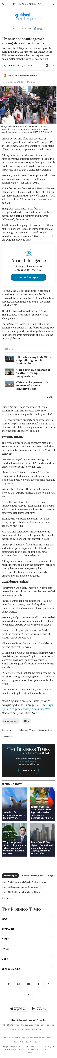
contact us (16, 1038)
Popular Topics (10, 875)
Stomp (42, 1029)
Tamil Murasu (31, 1029)
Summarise (13, 65)
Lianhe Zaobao (47, 1025)
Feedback (9, 736)
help (23, 1038)
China (26, 721)
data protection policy (34, 1042)
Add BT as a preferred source (22, 75)
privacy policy (32, 1038)
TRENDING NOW (12, 784)
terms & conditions (46, 1038)
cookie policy (19, 1042)
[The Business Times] (26, 4)
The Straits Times (11, 1025)
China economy (10, 721)
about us (6, 1038)
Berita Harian (17, 1029)
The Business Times (30, 1025)
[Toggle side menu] (3, 4)
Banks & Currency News (32, 875)
